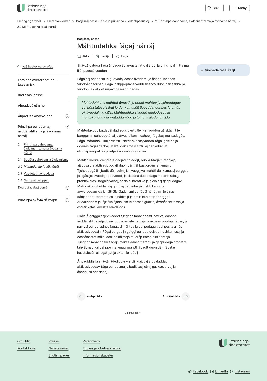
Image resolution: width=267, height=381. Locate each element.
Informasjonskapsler (98, 355)
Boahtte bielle (171, 296)
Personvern (91, 341)
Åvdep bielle (94, 296)
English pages (59, 355)
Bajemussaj (131, 312)
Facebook (200, 371)
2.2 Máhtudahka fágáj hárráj (36, 26)
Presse (53, 341)
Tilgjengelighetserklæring (102, 348)
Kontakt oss (26, 348)
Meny (242, 8)
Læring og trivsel (29, 21)
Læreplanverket (58, 21)
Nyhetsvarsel (58, 348)
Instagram (242, 371)
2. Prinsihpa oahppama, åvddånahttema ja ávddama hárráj (195, 21)
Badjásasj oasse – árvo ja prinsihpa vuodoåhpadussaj (112, 21)
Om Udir (23, 341)
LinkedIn (221, 371)
